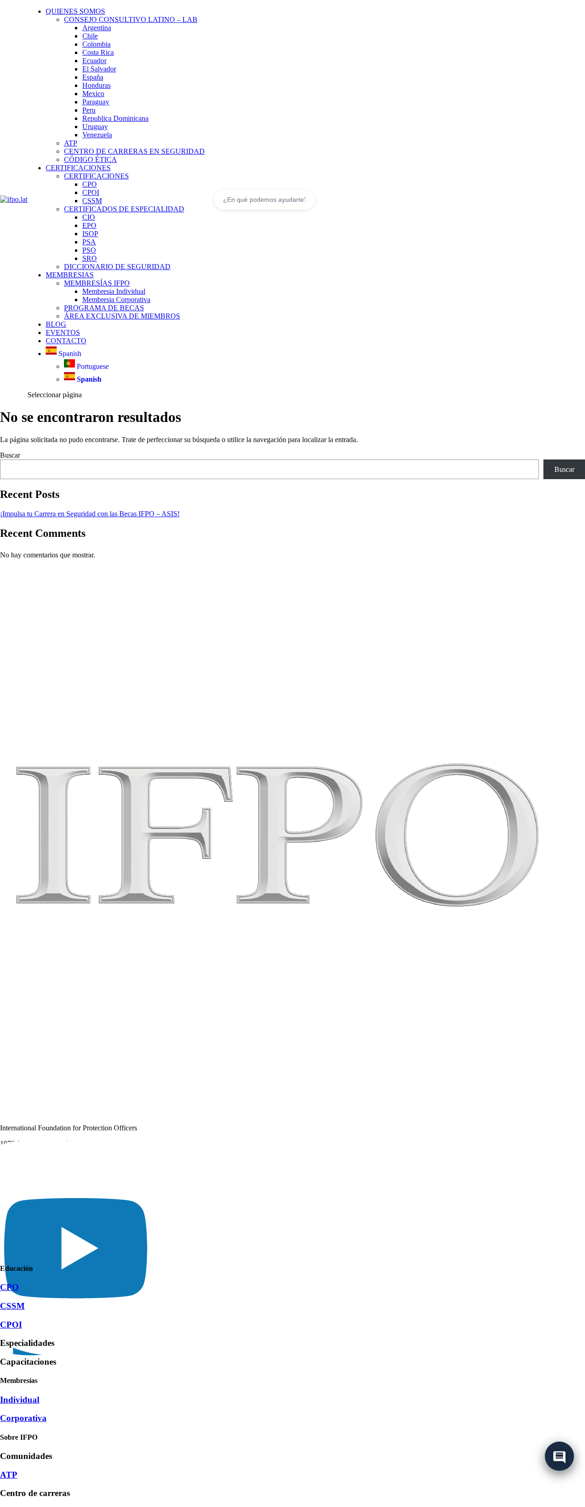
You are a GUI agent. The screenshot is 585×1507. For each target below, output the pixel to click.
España (92, 77)
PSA (89, 242)
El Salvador (99, 69)
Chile (90, 36)
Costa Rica (98, 52)
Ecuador (94, 61)
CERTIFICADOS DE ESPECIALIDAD (124, 209)
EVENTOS (63, 332)
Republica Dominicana (115, 118)
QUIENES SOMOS (75, 11)
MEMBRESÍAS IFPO (97, 283)
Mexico (93, 93)
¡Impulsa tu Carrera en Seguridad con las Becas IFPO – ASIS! (90, 514)
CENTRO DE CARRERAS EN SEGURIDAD (134, 151)
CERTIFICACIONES (78, 168)
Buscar (10, 455)
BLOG (56, 324)
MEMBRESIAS (70, 275)
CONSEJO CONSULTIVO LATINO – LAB (130, 19)
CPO (89, 184)
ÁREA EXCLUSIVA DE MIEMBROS (122, 316)
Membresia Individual (113, 291)
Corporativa (23, 1418)
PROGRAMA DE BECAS (104, 308)
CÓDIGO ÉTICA (90, 159)
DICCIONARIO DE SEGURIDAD (117, 266)
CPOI (90, 192)
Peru (89, 110)
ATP (70, 143)
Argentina (96, 28)
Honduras (96, 85)
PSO (89, 250)
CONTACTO (66, 341)
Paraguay (95, 102)
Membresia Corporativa (116, 299)
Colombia (96, 44)
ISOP (90, 234)
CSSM (92, 201)
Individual (19, 1399)
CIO (88, 217)
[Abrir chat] (559, 1454)
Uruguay (95, 126)
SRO (89, 258)
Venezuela (97, 135)
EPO (89, 225)
